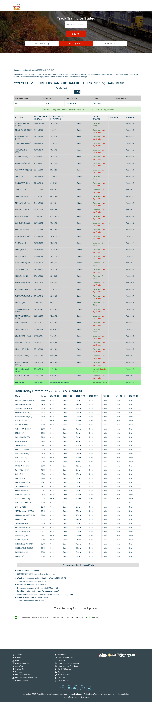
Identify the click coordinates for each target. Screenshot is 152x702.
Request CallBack (21, 680)
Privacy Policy (124, 694)
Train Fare (61, 678)
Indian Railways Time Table (67, 666)
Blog (16, 660)
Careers (17, 657)
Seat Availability (42, 43)
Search (76, 33)
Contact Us (19, 669)
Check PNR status (64, 669)
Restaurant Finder (64, 675)
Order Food (61, 654)
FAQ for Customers (22, 675)
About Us (18, 654)
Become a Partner (21, 663)
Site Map (18, 672)
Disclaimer (85, 697)
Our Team (61, 672)
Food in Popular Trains (65, 657)
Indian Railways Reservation (68, 663)
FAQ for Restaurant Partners (25, 678)
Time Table (110, 43)
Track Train (61, 660)
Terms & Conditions (70, 697)
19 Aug (77, 92)
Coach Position (63, 680)
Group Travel (19, 666)
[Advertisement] (86, 62)
